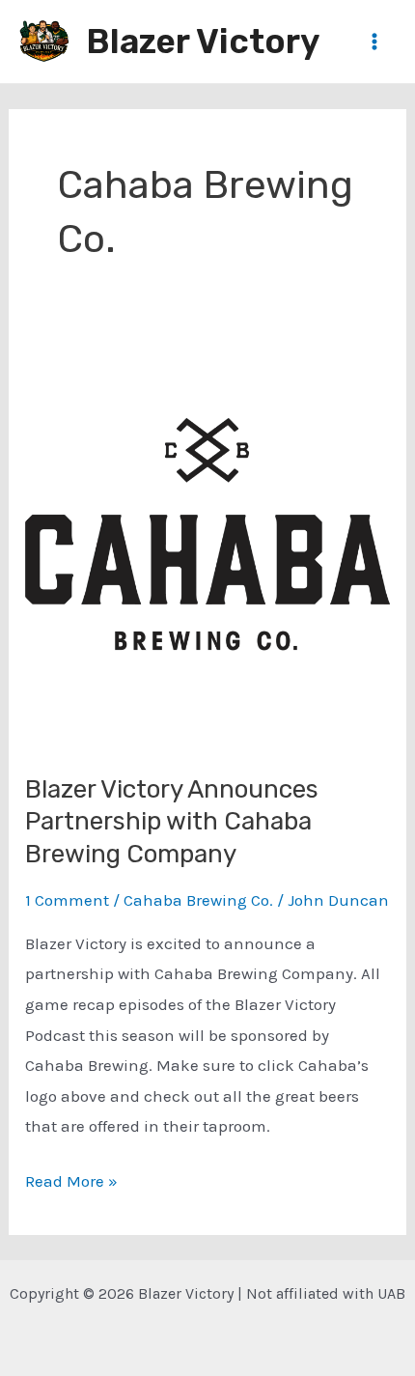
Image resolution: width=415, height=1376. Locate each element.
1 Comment (67, 900)
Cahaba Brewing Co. (198, 900)
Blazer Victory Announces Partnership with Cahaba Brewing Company (171, 822)
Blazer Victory (202, 41)
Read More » (71, 1183)
